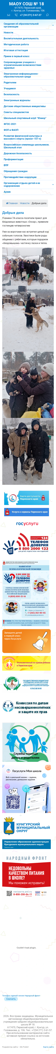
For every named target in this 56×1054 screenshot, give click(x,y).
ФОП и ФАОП (11, 130)
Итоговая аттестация (16, 50)
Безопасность (11, 94)
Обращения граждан (15, 171)
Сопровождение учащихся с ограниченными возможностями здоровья (22, 65)
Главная (13, 203)
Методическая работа (16, 44)
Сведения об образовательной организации (21, 25)
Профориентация (13, 159)
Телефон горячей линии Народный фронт (21, 996)
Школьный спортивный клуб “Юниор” (25, 118)
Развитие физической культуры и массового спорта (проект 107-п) (23, 137)
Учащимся (10, 88)
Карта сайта (48, 1047)
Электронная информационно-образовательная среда (21, 75)
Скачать (11, 998)
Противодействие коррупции (20, 177)
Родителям (10, 82)
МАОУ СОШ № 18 (26, 3)
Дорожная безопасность (18, 153)
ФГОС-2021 (10, 124)
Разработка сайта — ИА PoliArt (15, 1047)
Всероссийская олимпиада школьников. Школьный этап (26, 146)
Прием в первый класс (16, 56)
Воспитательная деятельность (21, 38)
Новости (8, 32)
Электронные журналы (17, 100)
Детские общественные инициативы (25, 106)
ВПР (6, 165)
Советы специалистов (16, 112)
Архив (7, 191)
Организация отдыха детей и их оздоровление (22, 184)
